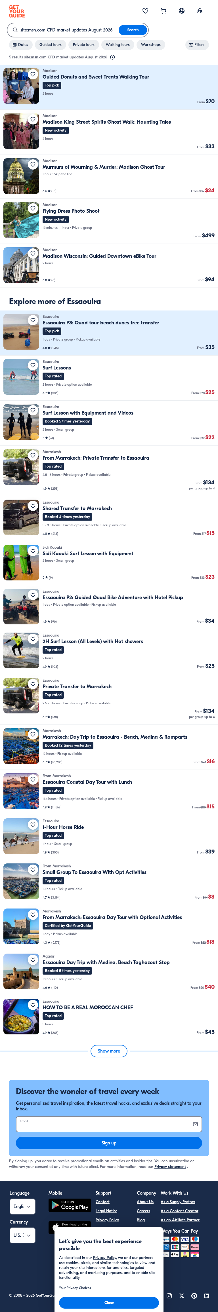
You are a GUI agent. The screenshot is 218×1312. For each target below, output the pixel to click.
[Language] (181, 10)
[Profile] (200, 11)
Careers (143, 1211)
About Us (145, 1201)
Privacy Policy (107, 1220)
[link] (109, 87)
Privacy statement (170, 1166)
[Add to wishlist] (33, 74)
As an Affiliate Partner (180, 1220)
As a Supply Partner (178, 1201)
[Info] (112, 57)
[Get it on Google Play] (70, 1206)
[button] (109, 87)
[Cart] (163, 11)
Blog (141, 1220)
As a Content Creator (179, 1211)
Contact (103, 1201)
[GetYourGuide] (17, 11)
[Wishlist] (145, 11)
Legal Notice (106, 1211)
